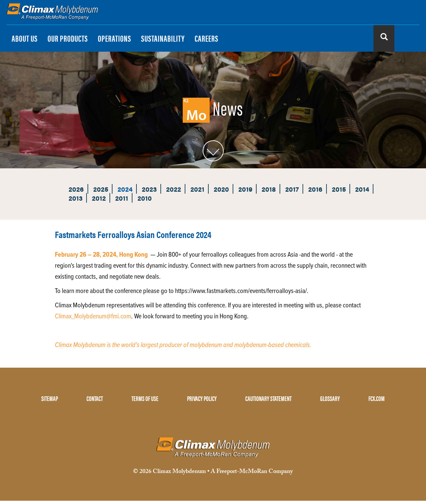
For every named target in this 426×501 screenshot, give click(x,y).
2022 (173, 189)
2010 (144, 198)
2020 (221, 189)
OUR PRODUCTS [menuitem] (68, 38)
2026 (76, 189)
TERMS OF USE (144, 398)
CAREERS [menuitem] (206, 38)
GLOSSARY (330, 398)
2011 (121, 198)
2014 (362, 189)
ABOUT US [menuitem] (25, 38)
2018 (269, 189)
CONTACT (95, 398)
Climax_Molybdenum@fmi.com (93, 316)
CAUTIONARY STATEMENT (268, 398)
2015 (339, 189)
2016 (315, 189)
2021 (197, 189)
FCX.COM (376, 398)
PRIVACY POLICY (202, 398)
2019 (245, 189)
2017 (292, 189)
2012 (99, 198)
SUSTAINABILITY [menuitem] (163, 38)
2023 (149, 189)
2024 (124, 189)
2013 (76, 198)
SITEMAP (49, 398)
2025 (100, 189)
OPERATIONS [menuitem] (114, 38)
